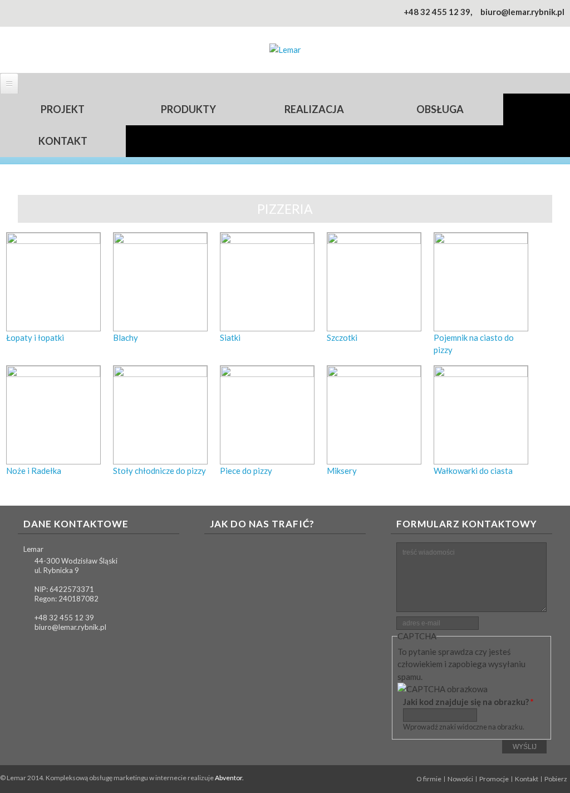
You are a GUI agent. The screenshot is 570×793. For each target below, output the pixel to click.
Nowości (460, 779)
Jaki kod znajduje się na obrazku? (468, 702)
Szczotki (342, 337)
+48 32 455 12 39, (438, 12)
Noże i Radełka (33, 471)
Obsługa (440, 109)
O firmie (428, 779)
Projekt (63, 109)
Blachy (125, 337)
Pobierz (555, 779)
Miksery (342, 471)
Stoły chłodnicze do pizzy (159, 471)
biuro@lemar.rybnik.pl (522, 12)
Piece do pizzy (246, 471)
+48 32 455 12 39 (64, 617)
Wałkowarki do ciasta (473, 471)
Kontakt (62, 141)
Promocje (494, 779)
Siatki (230, 337)
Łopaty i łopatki (35, 337)
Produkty (188, 109)
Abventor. (229, 778)
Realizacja (314, 109)
